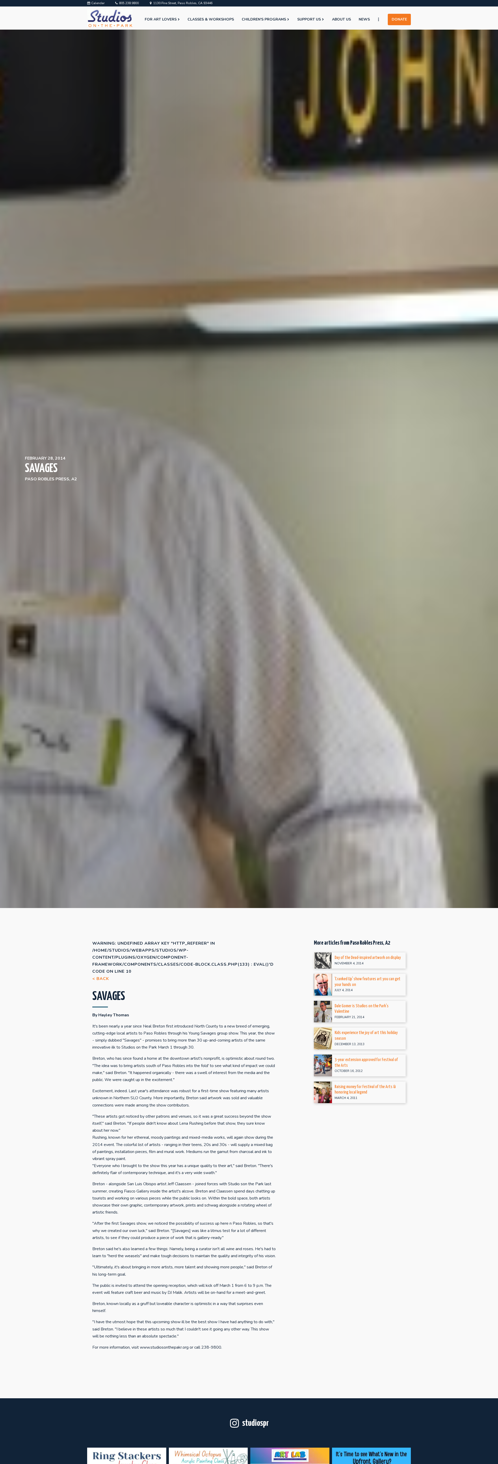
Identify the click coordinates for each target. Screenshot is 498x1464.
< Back (100, 979)
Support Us (309, 19)
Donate (399, 19)
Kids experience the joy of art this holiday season (366, 1036)
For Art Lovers (161, 19)
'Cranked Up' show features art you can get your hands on (367, 982)
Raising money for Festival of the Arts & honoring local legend (365, 1090)
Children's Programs (264, 19)
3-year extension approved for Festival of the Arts (366, 1063)
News (364, 19)
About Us (341, 19)
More (381, 19)
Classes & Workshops (211, 19)
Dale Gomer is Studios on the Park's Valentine (362, 1009)
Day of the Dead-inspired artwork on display (368, 958)
